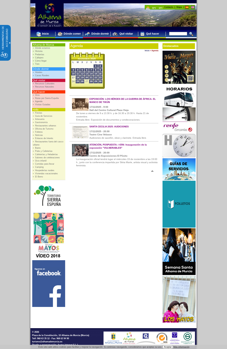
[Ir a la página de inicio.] (49, 15)
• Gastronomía (40, 122)
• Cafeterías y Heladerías (45, 154)
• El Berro (38, 176)
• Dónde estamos (42, 48)
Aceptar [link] (167, 347)
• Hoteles (38, 72)
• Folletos (38, 132)
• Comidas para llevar (44, 164)
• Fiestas (38, 113)
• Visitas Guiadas (42, 104)
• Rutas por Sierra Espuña (46, 98)
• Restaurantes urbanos (45, 125)
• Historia (38, 51)
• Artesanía (39, 119)
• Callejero (38, 57)
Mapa (179, 7)
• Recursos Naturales (44, 86)
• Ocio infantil (40, 160)
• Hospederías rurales (44, 170)
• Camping (38, 167)
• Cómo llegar (40, 61)
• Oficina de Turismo (43, 129)
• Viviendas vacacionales (45, 173)
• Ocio (36, 95)
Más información (181, 347)
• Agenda (38, 101)
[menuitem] (44, 33)
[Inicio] (129, 343)
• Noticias (38, 135)
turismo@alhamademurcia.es (47, 341)
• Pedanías (39, 54)
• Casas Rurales (41, 75)
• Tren (36, 64)
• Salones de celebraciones (46, 157)
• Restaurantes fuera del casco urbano (48, 143)
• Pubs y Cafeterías (43, 151)
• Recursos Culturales (44, 83)
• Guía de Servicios (43, 116)
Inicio (147, 51)
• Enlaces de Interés (43, 138)
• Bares (37, 148)
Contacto (168, 7)
